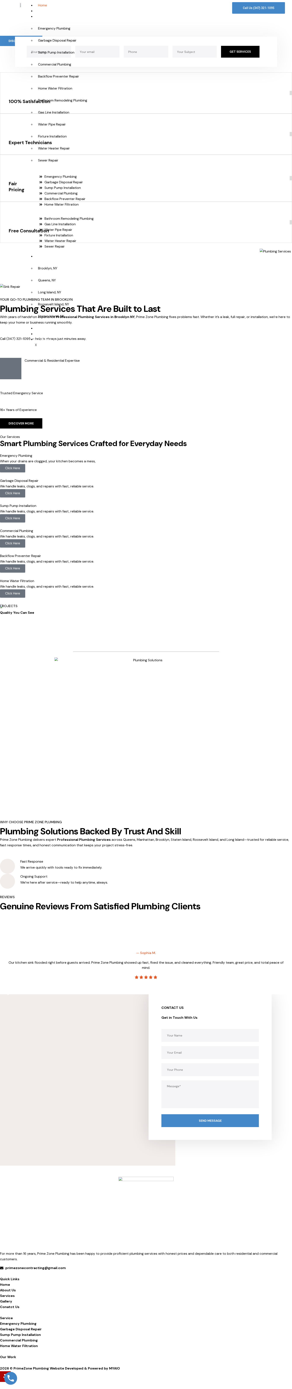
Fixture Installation (52, 136)
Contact (44, 339)
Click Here (12, 468)
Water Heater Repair (54, 148)
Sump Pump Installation (56, 52)
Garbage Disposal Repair (57, 40)
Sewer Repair (48, 160)
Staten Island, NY (51, 316)
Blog (41, 328)
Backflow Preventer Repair (58, 76)
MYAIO (114, 1368)
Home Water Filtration (55, 88)
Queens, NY (47, 280)
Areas (42, 256)
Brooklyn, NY (47, 268)
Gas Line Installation (53, 112)
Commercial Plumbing (54, 64)
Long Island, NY (49, 292)
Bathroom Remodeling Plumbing (62, 100)
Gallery (43, 334)
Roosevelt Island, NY (53, 304)
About (43, 11)
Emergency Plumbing (54, 28)
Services (44, 16)
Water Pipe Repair (52, 124)
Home (42, 5)
